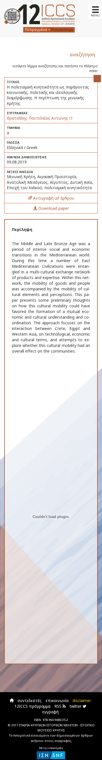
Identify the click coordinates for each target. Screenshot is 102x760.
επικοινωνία (57, 700)
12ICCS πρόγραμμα (32, 706)
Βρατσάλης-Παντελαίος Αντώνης (38, 118)
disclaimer (82, 700)
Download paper (53, 208)
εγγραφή (50, 711)
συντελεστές (30, 700)
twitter (76, 706)
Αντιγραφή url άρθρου (53, 198)
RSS (58, 706)
